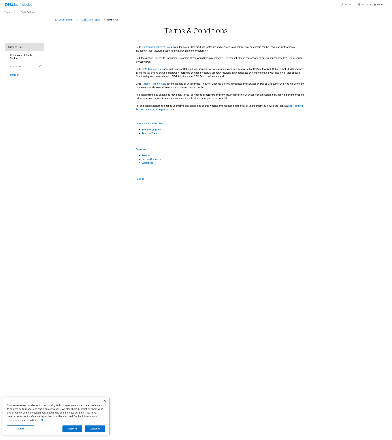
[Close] (104, 400)
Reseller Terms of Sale (154, 83)
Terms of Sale (149, 133)
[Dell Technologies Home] (18, 4)
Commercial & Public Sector (151, 123)
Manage (20, 428)
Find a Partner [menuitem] (27, 12)
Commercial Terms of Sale (156, 47)
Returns (146, 155)
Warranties (147, 162)
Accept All (95, 428)
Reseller (140, 178)
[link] (364, 4)
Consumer (141, 149)
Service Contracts (151, 129)
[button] (348, 4)
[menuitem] (10, 12)
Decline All (72, 428)
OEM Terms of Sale (152, 69)
